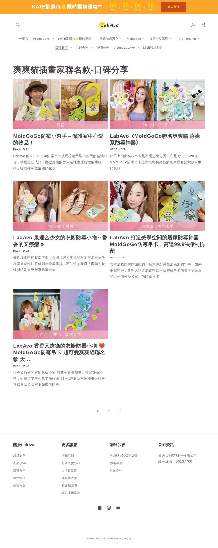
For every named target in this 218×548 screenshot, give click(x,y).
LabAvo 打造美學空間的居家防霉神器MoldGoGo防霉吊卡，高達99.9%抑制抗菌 (157, 244)
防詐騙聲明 (69, 485)
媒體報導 (19, 478)
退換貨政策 (69, 470)
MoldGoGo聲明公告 (124, 455)
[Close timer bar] (213, 7)
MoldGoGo (102, 538)
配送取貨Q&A (71, 463)
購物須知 (68, 455)
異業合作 (116, 470)
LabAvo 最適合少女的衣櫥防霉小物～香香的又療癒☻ (60, 241)
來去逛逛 (173, 6)
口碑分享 (19, 470)
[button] (18, 25)
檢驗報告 (19, 485)
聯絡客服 (116, 463)
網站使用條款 (71, 492)
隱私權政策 (69, 478)
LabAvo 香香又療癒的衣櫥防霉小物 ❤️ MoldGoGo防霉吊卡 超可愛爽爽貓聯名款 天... (59, 352)
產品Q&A (19, 463)
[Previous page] (97, 411)
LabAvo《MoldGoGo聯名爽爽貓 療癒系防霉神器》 (155, 139)
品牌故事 (19, 455)
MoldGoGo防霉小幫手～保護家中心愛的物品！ (58, 139)
